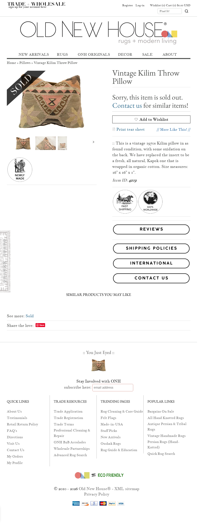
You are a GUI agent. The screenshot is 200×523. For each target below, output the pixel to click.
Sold (30, 315)
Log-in (140, 5)
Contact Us (15, 450)
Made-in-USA (112, 424)
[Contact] (98, 279)
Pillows (24, 63)
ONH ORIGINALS (94, 54)
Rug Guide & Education (119, 450)
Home (11, 63)
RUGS (62, 54)
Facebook (101, 5)
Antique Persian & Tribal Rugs (167, 426)
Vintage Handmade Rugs (166, 436)
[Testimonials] (151, 235)
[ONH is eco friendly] (98, 479)
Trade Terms (64, 424)
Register (127, 5)
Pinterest (108, 5)
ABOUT (169, 54)
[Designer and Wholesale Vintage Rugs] (38, 7)
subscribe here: (77, 387)
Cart (178, 5)
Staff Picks (109, 431)
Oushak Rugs (111, 444)
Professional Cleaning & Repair (72, 433)
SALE (147, 54)
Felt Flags (108, 418)
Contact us (127, 105)
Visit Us (13, 444)
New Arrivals (111, 437)
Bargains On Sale (160, 411)
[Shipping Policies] (98, 249)
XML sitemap (126, 488)
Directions (15, 437)
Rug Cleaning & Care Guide (122, 411)
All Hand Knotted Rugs (165, 418)
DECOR (125, 54)
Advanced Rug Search (70, 455)
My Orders (15, 456)
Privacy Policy (96, 494)
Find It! (165, 11)
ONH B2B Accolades (70, 442)
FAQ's (12, 431)
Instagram (115, 5)
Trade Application (68, 411)
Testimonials (17, 418)
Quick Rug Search (161, 454)
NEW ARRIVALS (34, 54)
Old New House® (95, 488)
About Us (14, 411)
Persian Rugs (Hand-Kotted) (163, 444)
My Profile (15, 463)
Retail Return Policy (22, 424)
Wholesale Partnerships (72, 449)
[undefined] (52, 101)
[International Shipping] (98, 264)
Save (41, 325)
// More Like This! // (173, 129)
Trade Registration (68, 418)
